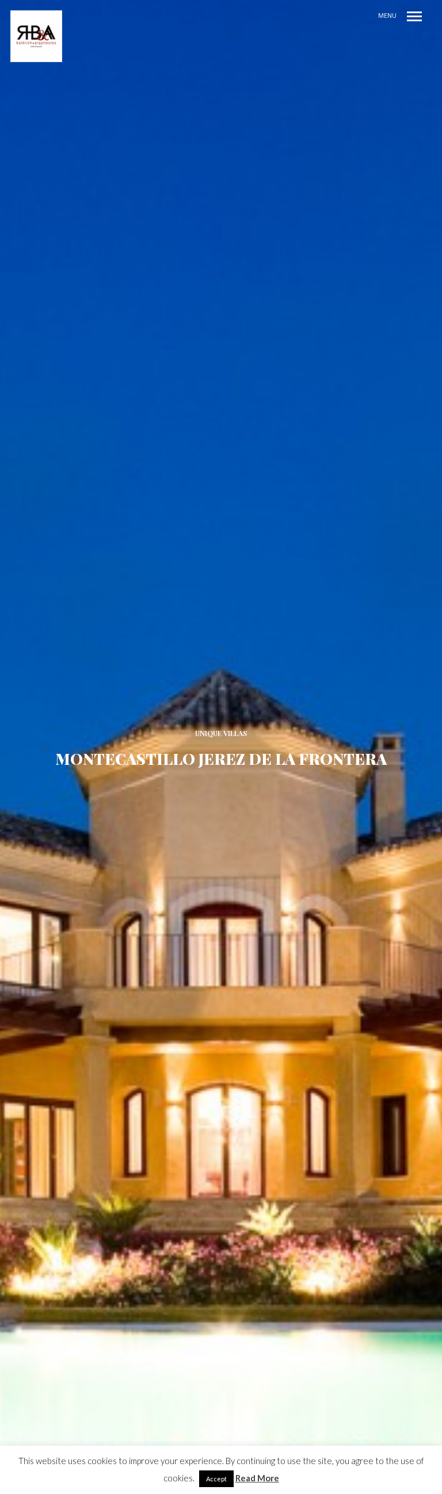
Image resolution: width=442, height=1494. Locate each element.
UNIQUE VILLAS (221, 733)
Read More (257, 1478)
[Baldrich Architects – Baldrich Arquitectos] (36, 36)
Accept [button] (216, 1478)
